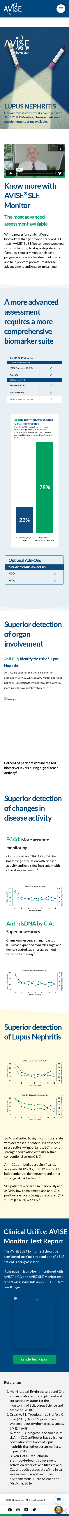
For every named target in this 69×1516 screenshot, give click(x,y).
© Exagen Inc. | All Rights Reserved (25, 1500)
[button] (60, 8)
